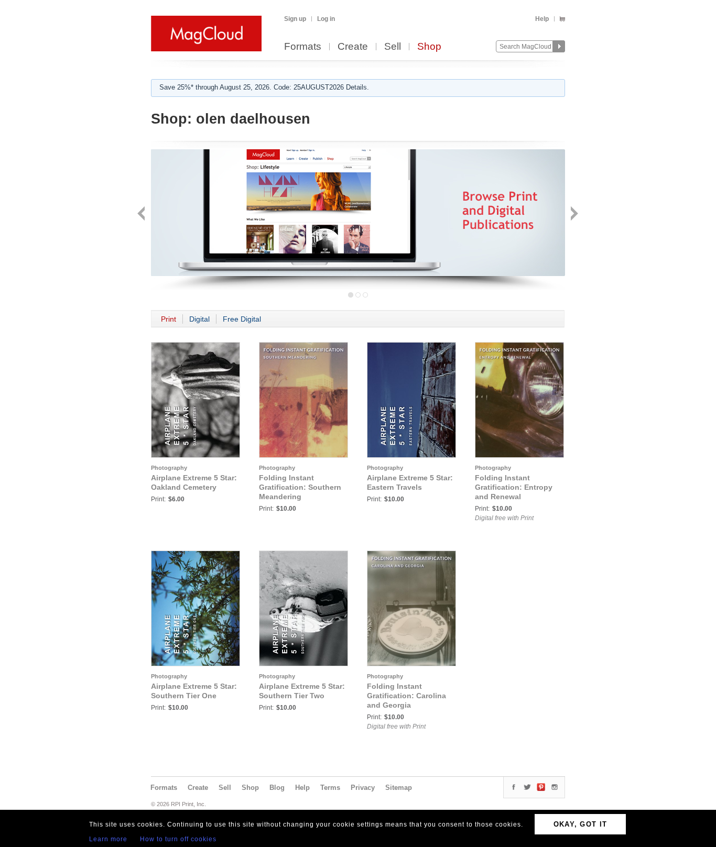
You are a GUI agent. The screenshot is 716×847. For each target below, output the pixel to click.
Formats (302, 47)
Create (353, 47)
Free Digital (242, 319)
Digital (199, 319)
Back (142, 214)
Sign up (295, 19)
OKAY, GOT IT (580, 824)
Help (542, 19)
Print (168, 319)
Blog (277, 787)
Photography (169, 468)
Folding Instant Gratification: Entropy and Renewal (513, 487)
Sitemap (398, 787)
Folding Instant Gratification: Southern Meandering (300, 487)
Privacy (363, 787)
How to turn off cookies (178, 839)
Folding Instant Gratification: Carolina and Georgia (406, 695)
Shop (429, 47)
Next (573, 214)
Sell (392, 47)
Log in (326, 19)
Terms (330, 787)
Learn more (108, 839)
